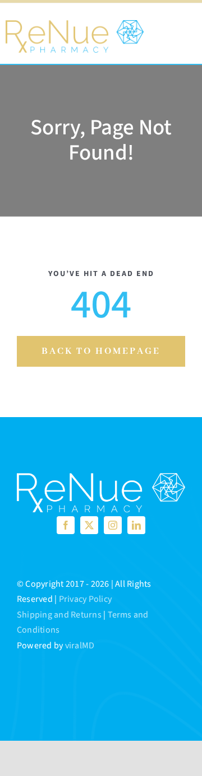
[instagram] (113, 525)
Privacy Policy (85, 599)
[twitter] (89, 525)
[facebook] (66, 525)
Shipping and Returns (59, 615)
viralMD (80, 645)
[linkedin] (136, 525)
